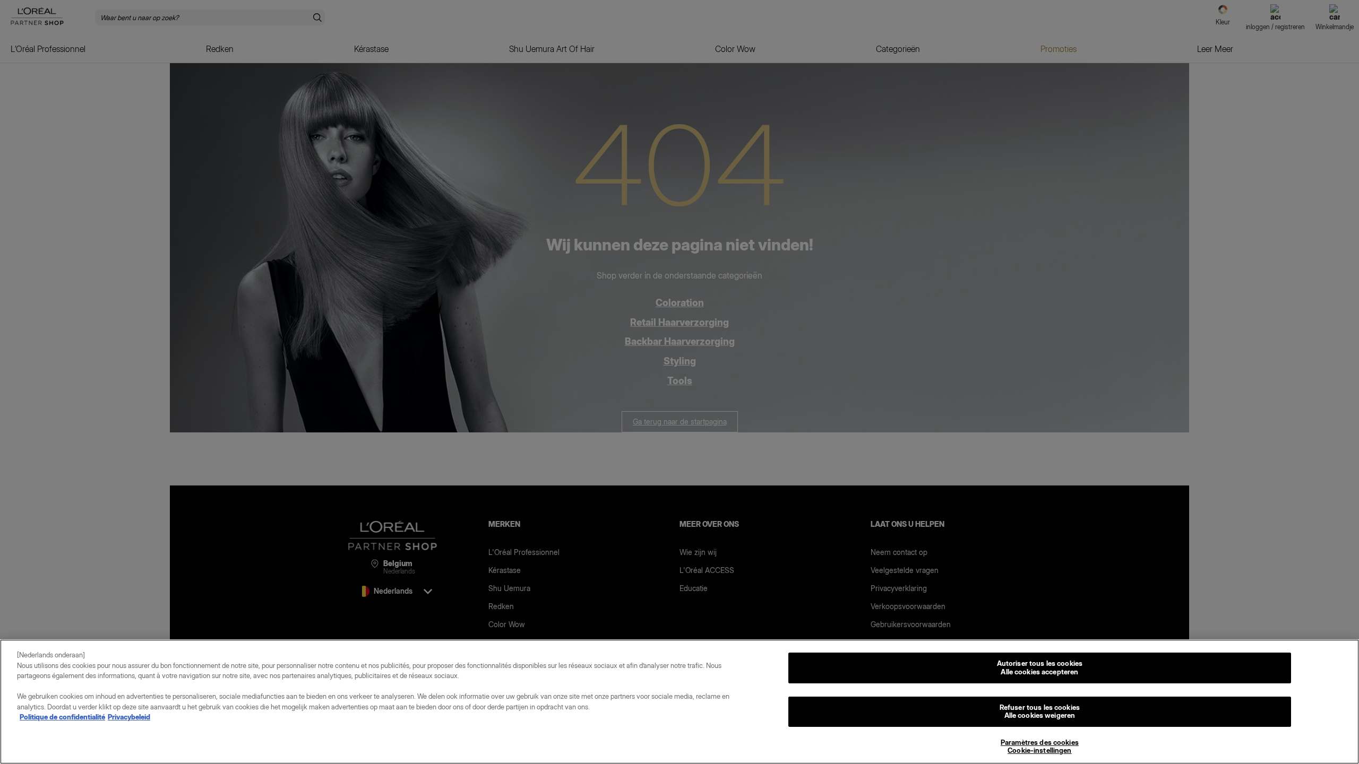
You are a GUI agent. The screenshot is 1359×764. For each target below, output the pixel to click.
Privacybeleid (129, 717)
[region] (679, 701)
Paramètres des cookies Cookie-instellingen (1040, 746)
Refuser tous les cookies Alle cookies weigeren (1040, 711)
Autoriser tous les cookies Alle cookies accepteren (1039, 667)
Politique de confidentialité (62, 717)
